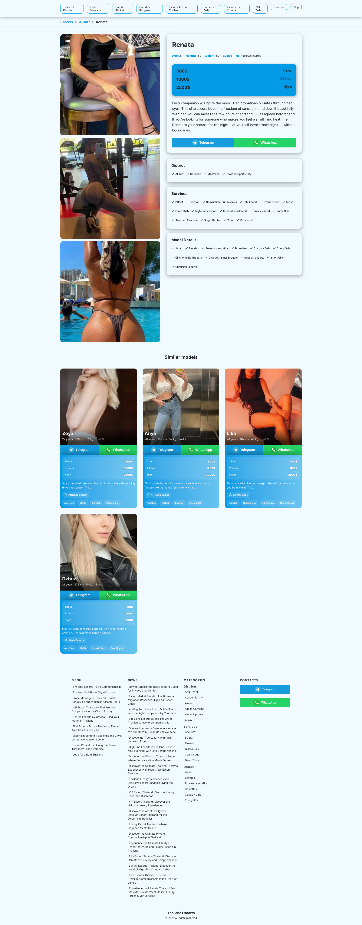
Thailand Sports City (238, 174)
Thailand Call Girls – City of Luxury (94, 692)
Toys (230, 220)
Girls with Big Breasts (188, 257)
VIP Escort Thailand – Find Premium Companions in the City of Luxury (94, 709)
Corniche (195, 174)
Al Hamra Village (160, 494)
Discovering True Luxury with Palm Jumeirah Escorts (150, 739)
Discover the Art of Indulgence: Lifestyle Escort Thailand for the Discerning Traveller (147, 814)
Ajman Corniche (194, 708)
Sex (177, 220)
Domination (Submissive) (221, 202)
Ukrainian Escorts (186, 266)
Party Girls (283, 211)
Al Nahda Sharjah (77, 494)
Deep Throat (287, 502)
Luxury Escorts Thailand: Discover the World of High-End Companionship (152, 867)
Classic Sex (112, 502)
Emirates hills (240, 494)
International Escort (235, 211)
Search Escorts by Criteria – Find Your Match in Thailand (95, 718)
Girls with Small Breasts (223, 257)
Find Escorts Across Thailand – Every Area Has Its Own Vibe (95, 728)
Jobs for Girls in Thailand (88, 754)
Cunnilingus (268, 502)
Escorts (66, 22)
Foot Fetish (182, 211)
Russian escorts (254, 257)
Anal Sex (69, 502)
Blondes (194, 248)
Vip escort (246, 220)
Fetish (289, 202)
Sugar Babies (212, 220)
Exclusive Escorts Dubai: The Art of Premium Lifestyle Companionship (150, 720)
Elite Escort (250, 202)
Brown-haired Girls (217, 248)
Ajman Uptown (194, 714)
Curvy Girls (283, 248)
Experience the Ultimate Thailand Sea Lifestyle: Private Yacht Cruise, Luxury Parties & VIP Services (151, 892)
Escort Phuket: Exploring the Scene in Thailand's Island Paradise (95, 746)
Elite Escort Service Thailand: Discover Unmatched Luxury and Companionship (152, 858)
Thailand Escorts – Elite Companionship (97, 686)
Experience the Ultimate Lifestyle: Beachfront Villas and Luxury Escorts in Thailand (152, 846)
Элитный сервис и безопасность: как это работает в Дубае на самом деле (152, 730)
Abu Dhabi (191, 691)
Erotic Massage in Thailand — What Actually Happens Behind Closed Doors (96, 699)
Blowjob (194, 202)
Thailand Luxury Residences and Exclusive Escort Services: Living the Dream (150, 782)
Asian (178, 248)
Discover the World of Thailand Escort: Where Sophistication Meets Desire (152, 758)
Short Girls (277, 257)
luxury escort (262, 211)
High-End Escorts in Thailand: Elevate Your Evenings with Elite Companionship (152, 748)
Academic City (194, 697)
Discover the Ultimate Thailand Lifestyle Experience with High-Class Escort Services (153, 769)
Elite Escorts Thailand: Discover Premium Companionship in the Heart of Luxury (152, 878)
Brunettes (241, 248)
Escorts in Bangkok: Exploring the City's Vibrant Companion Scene (97, 737)
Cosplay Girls (262, 248)
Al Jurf (84, 22)
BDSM (179, 202)
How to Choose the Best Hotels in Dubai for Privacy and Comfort (153, 688)
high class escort (206, 211)
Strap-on (192, 220)
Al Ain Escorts (76, 640)
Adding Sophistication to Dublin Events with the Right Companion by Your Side (152, 711)
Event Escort (271, 202)
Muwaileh (213, 174)
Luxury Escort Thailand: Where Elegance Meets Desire (147, 826)
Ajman (189, 703)
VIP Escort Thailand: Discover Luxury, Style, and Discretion (151, 794)
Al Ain (188, 720)
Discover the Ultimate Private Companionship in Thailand (146, 835)
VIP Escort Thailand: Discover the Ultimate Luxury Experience (149, 803)
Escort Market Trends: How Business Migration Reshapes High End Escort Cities (151, 700)
